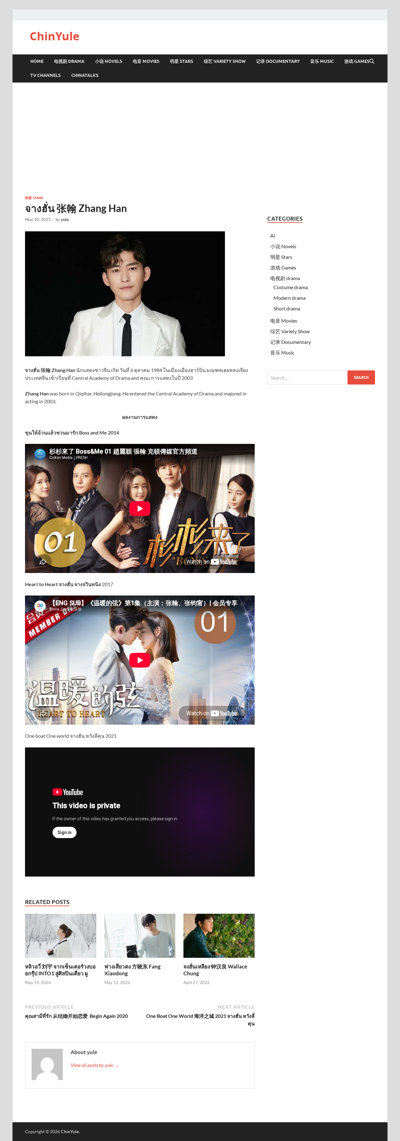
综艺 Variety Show (225, 61)
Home (36, 61)
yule (65, 219)
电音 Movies (146, 61)
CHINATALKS (84, 75)
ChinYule (54, 36)
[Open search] (372, 61)
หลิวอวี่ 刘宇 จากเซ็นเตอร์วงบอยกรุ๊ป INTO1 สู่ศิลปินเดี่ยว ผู (60, 970)
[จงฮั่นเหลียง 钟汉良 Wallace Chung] (219, 938)
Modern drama (289, 298)
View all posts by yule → (95, 1065)
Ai (272, 236)
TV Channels (45, 75)
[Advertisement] (200, 139)
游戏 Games (356, 61)
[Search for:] (321, 377)
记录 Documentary (278, 61)
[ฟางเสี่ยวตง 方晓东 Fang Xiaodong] (140, 938)
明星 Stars (181, 61)
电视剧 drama (285, 278)
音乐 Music (322, 61)
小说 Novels (108, 61)
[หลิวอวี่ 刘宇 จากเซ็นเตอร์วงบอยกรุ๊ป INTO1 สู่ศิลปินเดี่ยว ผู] (60, 938)
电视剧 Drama (69, 61)
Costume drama (290, 287)
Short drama (286, 308)
